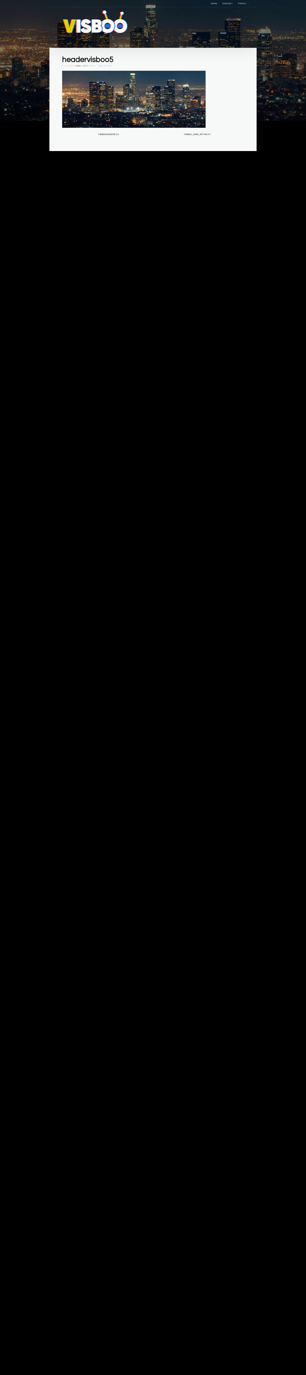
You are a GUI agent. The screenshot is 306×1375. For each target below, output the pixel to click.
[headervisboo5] (134, 99)
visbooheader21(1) (108, 134)
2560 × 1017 (82, 66)
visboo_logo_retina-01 (197, 134)
